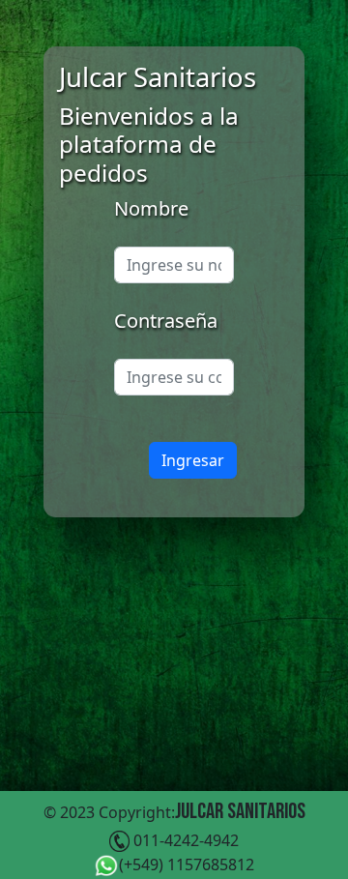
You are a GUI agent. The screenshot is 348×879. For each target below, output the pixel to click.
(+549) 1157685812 (186, 864)
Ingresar (192, 460)
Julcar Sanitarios (240, 811)
